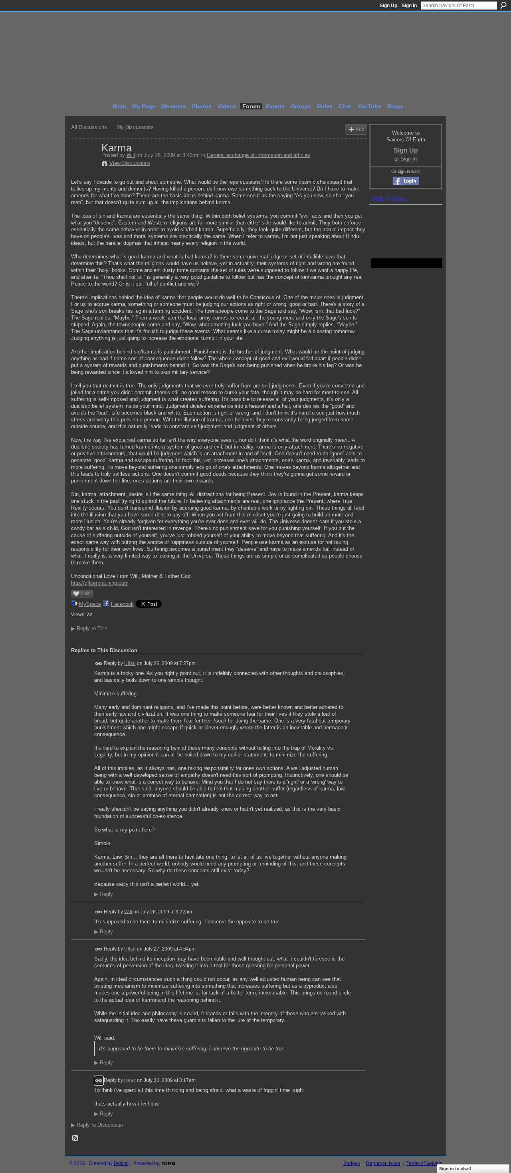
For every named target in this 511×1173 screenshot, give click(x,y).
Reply (103, 894)
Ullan (130, 663)
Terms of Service (424, 1163)
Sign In (409, 5)
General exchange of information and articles (258, 155)
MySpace (90, 604)
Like (85, 593)
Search (503, 5)
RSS (75, 1138)
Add (360, 129)
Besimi (121, 1163)
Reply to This (89, 628)
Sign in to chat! (455, 1168)
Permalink (99, 663)
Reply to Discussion (97, 1125)
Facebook (122, 604)
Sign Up (388, 5)
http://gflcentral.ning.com (100, 583)
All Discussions (89, 127)
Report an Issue (383, 1163)
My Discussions (135, 127)
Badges (351, 1163)
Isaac (130, 1080)
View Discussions (130, 163)
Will (131, 155)
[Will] (84, 164)
